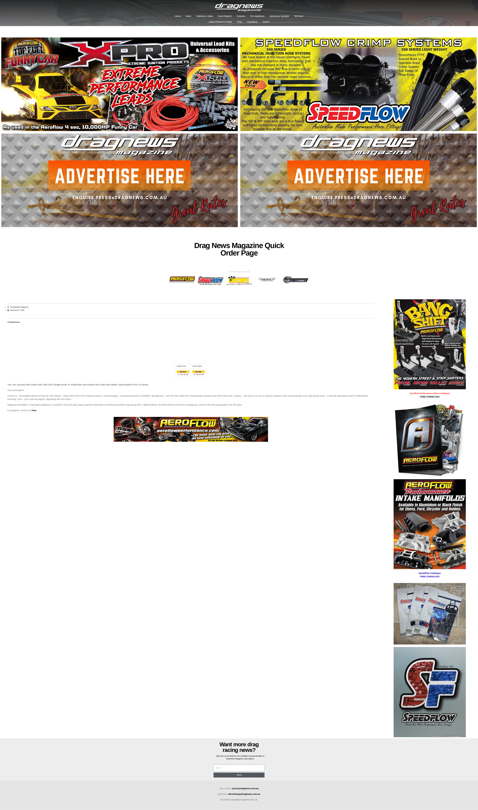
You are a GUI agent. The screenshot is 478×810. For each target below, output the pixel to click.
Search (265, 22)
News (188, 16)
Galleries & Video (204, 16)
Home (178, 16)
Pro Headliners (257, 16)
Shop (239, 22)
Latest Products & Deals (220, 22)
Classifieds (252, 22)
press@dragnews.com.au (245, 788)
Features (241, 16)
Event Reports (225, 16)
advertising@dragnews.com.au (244, 794)
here (34, 410)
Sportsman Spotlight (279, 16)
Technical (298, 16)
